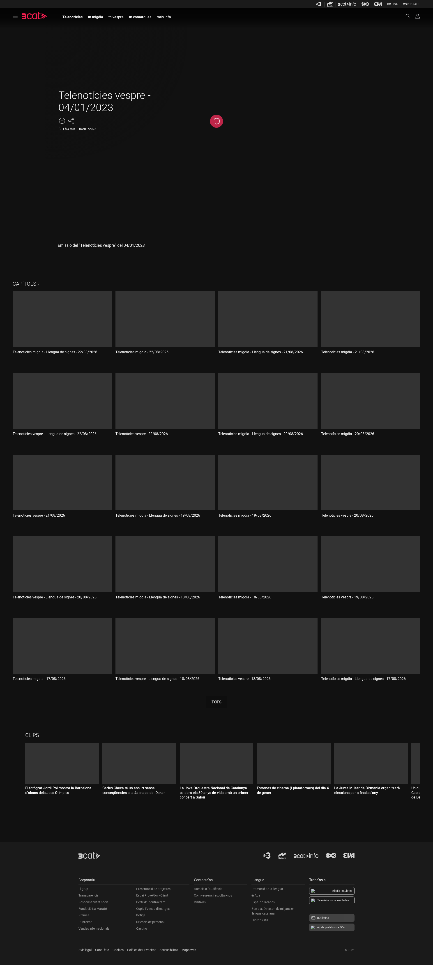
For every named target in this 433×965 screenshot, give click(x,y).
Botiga (392, 4)
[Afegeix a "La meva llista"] (62, 120)
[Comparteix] (71, 120)
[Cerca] (410, 16)
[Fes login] (417, 16)
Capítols (24, 284)
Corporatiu (411, 4)
